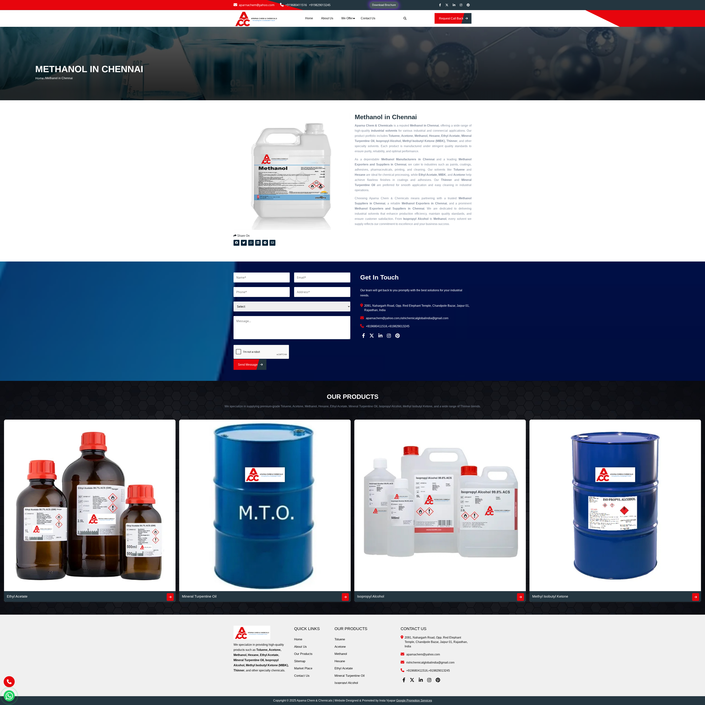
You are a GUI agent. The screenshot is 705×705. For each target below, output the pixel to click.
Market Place (303, 668)
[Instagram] (461, 5)
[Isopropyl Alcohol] (170, 597)
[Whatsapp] (9, 695)
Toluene (340, 639)
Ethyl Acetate (344, 668)
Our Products (303, 654)
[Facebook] (440, 5)
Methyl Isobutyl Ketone (200, 596)
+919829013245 (319, 5)
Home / (40, 78)
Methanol (341, 654)
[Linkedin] (454, 5)
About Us (327, 18)
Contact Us (368, 18)
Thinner (363, 596)
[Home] (256, 18)
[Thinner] (520, 597)
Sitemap (299, 661)
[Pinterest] (468, 5)
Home (309, 18)
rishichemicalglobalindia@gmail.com (424, 318)
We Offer (347, 18)
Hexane (340, 661)
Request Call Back (451, 18)
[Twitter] (446, 5)
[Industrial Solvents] (695, 597)
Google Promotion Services (414, 700)
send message (248, 364)
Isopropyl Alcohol (20, 596)
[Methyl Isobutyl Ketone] (345, 597)
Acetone (340, 646)
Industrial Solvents (546, 596)
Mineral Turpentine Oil (350, 675)
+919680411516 (296, 5)
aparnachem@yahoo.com (256, 5)
